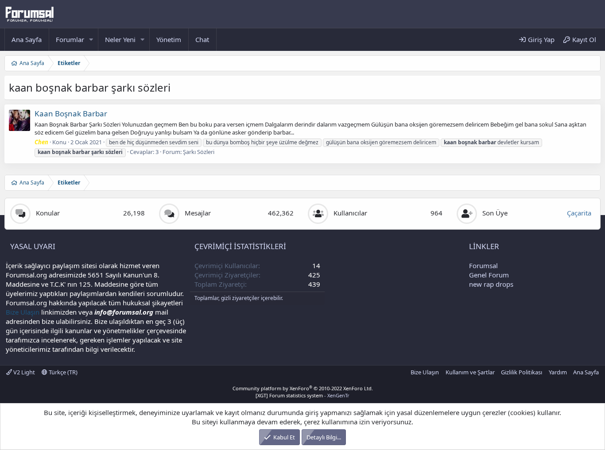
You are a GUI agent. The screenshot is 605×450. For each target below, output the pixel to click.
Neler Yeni (120, 39)
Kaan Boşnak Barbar (71, 113)
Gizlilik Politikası (521, 372)
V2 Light (23, 372)
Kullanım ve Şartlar (470, 372)
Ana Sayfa (27, 39)
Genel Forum (489, 274)
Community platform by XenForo (303, 388)
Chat (202, 39)
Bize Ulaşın (22, 312)
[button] (91, 39)
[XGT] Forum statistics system (302, 395)
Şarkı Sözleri (198, 152)
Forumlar (70, 39)
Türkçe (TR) (62, 372)
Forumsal (483, 265)
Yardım (558, 372)
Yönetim (168, 39)
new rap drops (491, 284)
